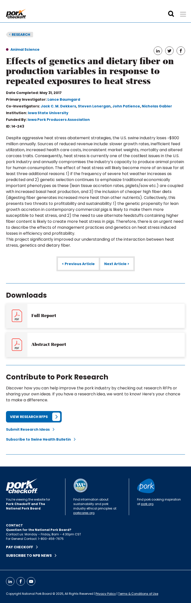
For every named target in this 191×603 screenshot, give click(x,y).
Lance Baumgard (64, 99)
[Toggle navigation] (183, 14)
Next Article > (116, 263)
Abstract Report (48, 344)
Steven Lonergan (94, 106)
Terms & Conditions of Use (138, 594)
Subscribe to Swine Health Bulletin (40, 439)
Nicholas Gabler (157, 106)
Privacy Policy (106, 594)
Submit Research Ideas (29, 429)
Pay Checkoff (21, 547)
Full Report (43, 315)
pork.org (147, 504)
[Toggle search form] (171, 14)
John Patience (126, 106)
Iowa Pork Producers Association (59, 119)
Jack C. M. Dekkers (58, 106)
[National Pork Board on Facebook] (20, 581)
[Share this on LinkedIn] (158, 50)
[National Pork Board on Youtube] (31, 581)
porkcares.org (84, 513)
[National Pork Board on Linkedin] (10, 581)
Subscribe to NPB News (30, 555)
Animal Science (25, 49)
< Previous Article (78, 263)
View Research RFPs (29, 416)
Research (19, 34)
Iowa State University (48, 112)
